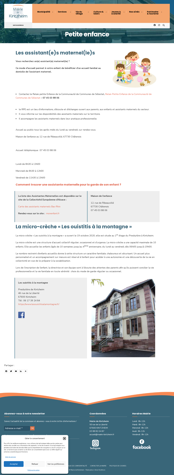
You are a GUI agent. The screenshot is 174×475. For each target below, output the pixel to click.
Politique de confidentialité (75, 466)
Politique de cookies (33, 470)
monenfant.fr (52, 213)
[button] (64, 438)
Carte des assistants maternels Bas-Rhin (39, 206)
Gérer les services (10, 457)
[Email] (16, 371)
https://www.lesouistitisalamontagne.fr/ (38, 304)
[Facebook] (6, 371)
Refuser (35, 464)
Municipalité (43, 11)
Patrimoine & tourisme (152, 12)
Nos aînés (134, 11)
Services (62, 11)
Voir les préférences (55, 464)
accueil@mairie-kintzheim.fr (102, 434)
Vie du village (79, 12)
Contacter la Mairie (98, 466)
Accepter (14, 464)
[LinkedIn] (21, 371)
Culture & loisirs (98, 12)
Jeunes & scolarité (116, 12)
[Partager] (26, 371)
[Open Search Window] (163, 25)
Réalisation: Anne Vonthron (95, 470)
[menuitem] (46, 12)
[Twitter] (11, 371)
